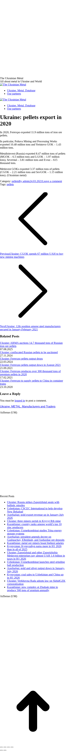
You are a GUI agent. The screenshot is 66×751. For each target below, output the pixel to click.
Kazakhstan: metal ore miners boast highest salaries (35, 543)
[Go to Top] (33, 743)
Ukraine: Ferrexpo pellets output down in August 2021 (30, 364)
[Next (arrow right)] (5, 750)
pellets (15, 181)
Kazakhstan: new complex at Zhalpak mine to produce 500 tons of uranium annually (32, 589)
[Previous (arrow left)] (1, 750)
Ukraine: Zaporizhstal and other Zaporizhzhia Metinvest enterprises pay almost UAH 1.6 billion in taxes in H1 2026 (36, 555)
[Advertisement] (33, 33)
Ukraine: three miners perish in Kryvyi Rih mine (34, 521)
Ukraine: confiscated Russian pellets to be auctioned (29, 352)
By (24, 181)
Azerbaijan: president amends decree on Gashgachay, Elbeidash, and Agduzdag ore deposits (35, 538)
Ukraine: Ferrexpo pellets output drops (21, 358)
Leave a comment (52, 181)
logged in (20, 400)
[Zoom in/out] (12, 747)
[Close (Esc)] (1, 747)
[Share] (5, 747)
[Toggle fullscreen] (8, 747)
